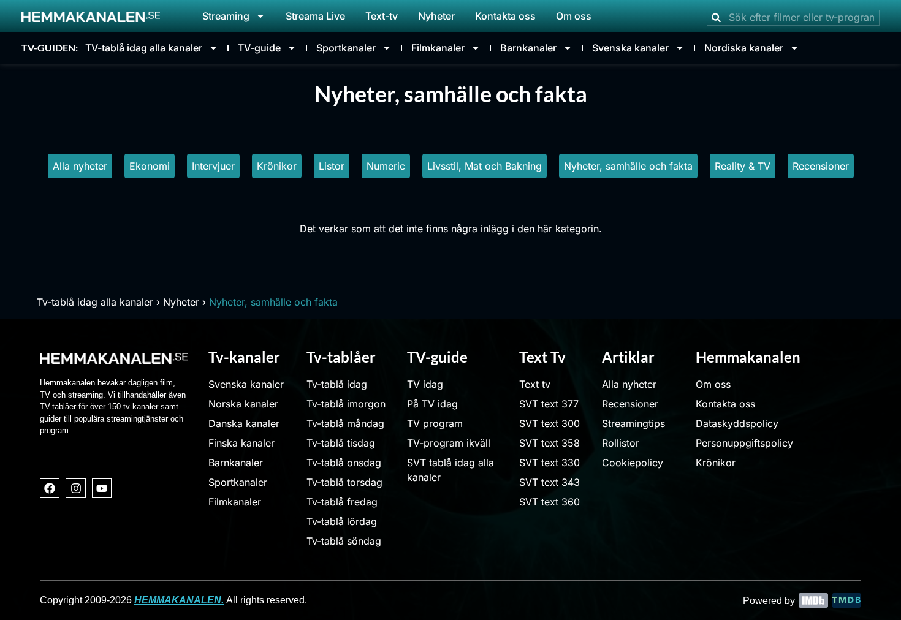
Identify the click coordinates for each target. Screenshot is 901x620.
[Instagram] (75, 488)
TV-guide (259, 48)
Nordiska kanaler (743, 48)
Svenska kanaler (630, 48)
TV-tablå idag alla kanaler (143, 48)
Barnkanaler (528, 48)
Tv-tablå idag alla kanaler (95, 302)
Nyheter (436, 16)
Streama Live (315, 16)
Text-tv (381, 16)
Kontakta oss (505, 16)
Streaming (225, 16)
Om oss (573, 16)
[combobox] (793, 18)
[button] (213, 166)
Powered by (769, 600)
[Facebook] (49, 488)
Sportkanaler (346, 48)
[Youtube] (102, 488)
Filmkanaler (438, 48)
